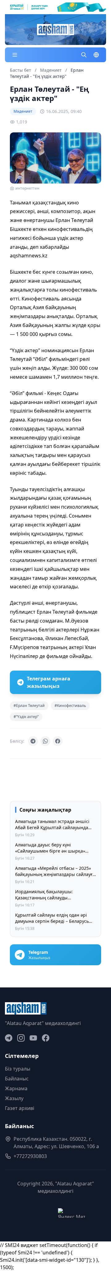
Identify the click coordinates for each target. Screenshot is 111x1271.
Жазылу (14, 1098)
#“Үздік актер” (26, 716)
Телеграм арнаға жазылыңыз (48, 682)
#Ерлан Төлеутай (29, 705)
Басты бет (20, 70)
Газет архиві (19, 1108)
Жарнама (16, 1088)
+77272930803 (30, 1156)
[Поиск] (84, 55)
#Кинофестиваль (70, 705)
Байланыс (17, 1078)
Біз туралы (17, 1068)
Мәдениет (51, 70)
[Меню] (15, 55)
